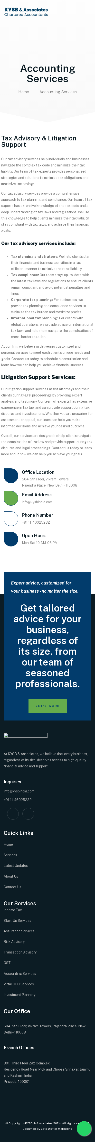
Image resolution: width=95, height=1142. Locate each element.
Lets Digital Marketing (56, 1128)
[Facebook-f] (13, 814)
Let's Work (48, 705)
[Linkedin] (28, 814)
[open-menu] (88, 11)
